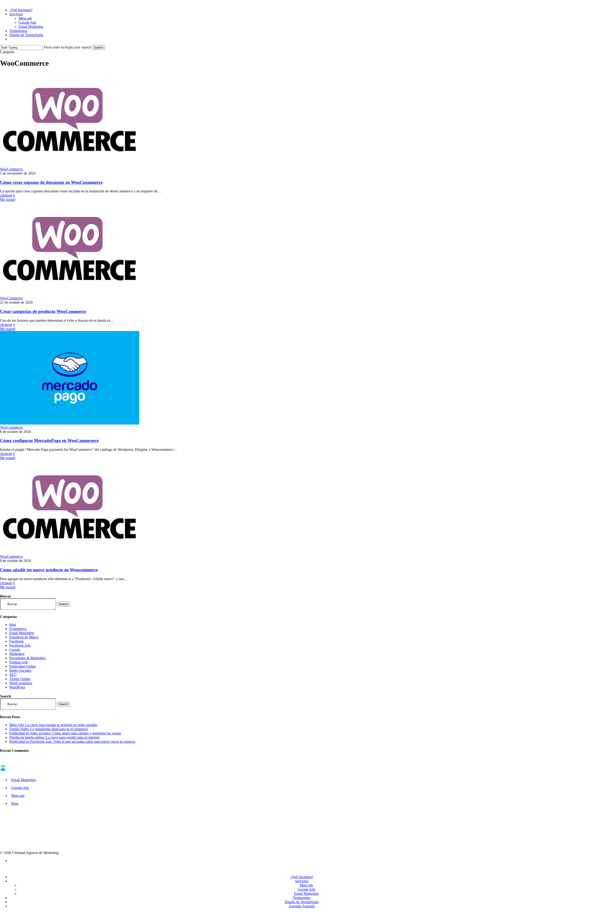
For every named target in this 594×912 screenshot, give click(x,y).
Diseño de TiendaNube (302, 902)
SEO (12, 675)
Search (98, 47)
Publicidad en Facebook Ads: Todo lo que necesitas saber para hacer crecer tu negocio (72, 741)
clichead (6, 195)
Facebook (16, 641)
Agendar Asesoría (302, 906)
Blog (14, 803)
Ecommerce (18, 629)
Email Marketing (21, 633)
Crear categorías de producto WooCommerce (43, 311)
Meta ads (17, 796)
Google (14, 650)
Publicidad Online (22, 666)
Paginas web (18, 662)
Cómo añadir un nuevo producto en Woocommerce (49, 569)
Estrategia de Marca (23, 637)
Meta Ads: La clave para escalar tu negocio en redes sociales (53, 725)
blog (12, 624)
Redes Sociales (20, 670)
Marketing (16, 654)
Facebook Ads (19, 645)
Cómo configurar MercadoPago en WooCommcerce (49, 440)
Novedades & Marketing (27, 658)
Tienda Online (19, 679)
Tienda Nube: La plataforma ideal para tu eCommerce (48, 729)
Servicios (301, 881)
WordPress (17, 687)
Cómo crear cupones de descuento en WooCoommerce (51, 182)
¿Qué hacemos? (301, 877)
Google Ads (20, 788)
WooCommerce (11, 169)
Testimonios (301, 898)
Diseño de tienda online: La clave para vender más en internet (54, 737)
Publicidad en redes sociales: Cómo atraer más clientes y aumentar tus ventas (65, 733)
